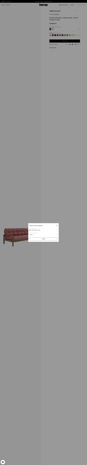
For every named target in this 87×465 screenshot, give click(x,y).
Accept (43, 238)
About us (8, 4)
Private (3, 1)
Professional (8, 1)
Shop (3, 4)
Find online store (52, 47)
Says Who (57, 14)
